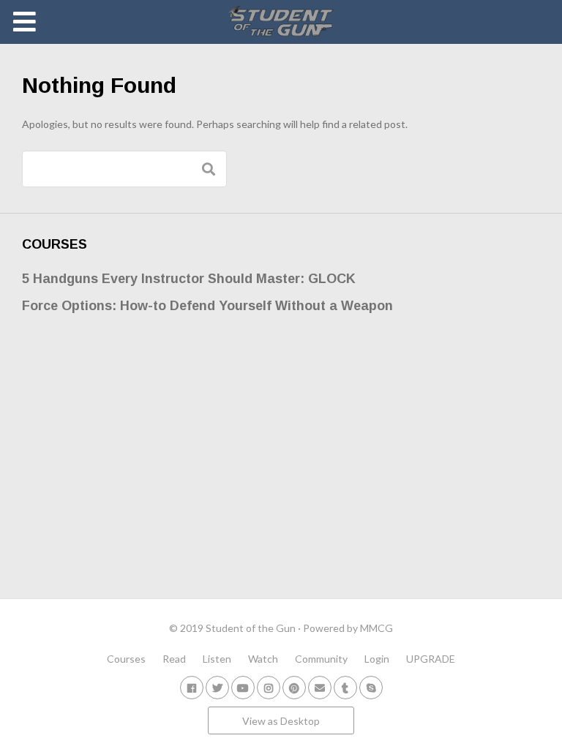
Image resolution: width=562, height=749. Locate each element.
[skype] (371, 687)
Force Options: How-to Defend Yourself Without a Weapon (207, 305)
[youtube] (243, 687)
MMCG (376, 628)
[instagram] (268, 687)
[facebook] (191, 687)
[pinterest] (294, 687)
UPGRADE (430, 658)
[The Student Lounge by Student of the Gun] (281, 21)
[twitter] (217, 687)
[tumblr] (345, 687)
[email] (319, 687)
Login (376, 658)
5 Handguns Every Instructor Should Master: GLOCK (189, 278)
